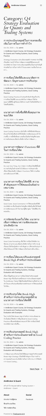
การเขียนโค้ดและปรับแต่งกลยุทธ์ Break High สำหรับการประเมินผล (22, 259)
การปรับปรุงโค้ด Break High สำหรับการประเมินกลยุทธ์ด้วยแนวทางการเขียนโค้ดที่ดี (20, 297)
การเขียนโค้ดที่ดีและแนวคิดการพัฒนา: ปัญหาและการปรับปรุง (21, 79)
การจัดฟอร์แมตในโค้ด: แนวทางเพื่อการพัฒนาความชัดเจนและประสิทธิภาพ (21, 222)
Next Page (36, 369)
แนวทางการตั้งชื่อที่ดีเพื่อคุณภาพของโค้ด (22, 114)
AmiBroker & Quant (18, 5)
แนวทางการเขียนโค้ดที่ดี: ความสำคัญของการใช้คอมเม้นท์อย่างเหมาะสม (21, 184)
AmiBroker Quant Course (14, 51)
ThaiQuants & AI (19, 414)
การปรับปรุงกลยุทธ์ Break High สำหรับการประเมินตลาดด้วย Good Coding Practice (23, 335)
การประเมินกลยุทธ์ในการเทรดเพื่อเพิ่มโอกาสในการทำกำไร (23, 42)
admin (21, 48)
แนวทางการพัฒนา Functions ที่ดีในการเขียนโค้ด (22, 149)
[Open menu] (41, 5)
